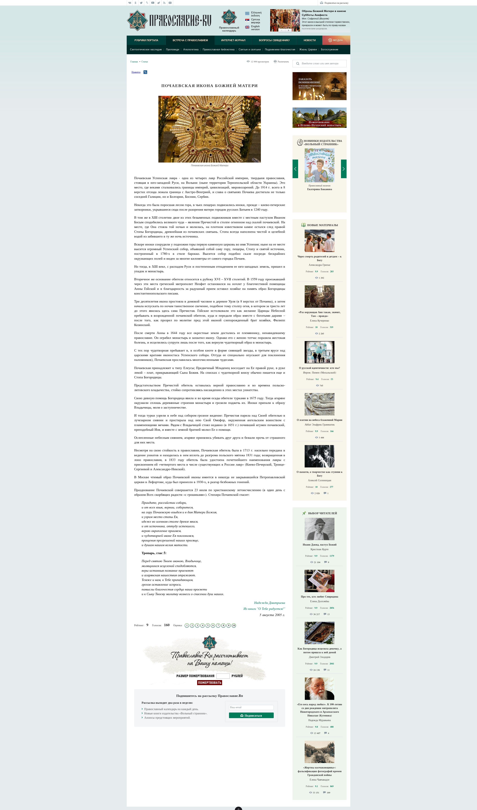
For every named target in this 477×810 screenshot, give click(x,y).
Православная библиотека (219, 49)
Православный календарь (229, 29)
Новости (310, 40)
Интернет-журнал (233, 40)
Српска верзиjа (255, 21)
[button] (281, 31)
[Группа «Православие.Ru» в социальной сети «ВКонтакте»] (130, 3)
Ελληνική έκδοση (256, 14)
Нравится (136, 71)
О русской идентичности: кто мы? (319, 368)
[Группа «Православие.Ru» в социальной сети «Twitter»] (141, 3)
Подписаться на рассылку (336, 2)
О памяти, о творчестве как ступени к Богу (319, 474)
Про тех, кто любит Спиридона (319, 596)
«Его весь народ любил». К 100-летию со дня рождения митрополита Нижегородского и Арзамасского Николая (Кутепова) (319, 709)
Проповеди (172, 49)
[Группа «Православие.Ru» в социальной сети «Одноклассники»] (135, 3)
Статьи (144, 61)
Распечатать (283, 61)
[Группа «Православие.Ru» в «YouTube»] (153, 3)
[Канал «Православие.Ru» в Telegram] (159, 3)
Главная (134, 61)
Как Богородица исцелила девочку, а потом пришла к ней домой (320, 650)
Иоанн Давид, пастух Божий (320, 544)
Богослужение (329, 49)
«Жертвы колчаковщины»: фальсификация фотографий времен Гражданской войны (320, 771)
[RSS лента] (164, 3)
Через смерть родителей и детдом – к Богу (320, 258)
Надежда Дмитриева (269, 602)
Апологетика (191, 49)
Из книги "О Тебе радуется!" (264, 608)
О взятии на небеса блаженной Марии (319, 420)
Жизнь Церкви (308, 49)
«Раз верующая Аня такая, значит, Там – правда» (319, 314)
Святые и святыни (250, 49)
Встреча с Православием (190, 40)
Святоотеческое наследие (146, 49)
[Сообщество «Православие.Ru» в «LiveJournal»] (147, 3)
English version (255, 28)
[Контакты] (170, 3)
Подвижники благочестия (280, 49)
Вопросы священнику (274, 40)
